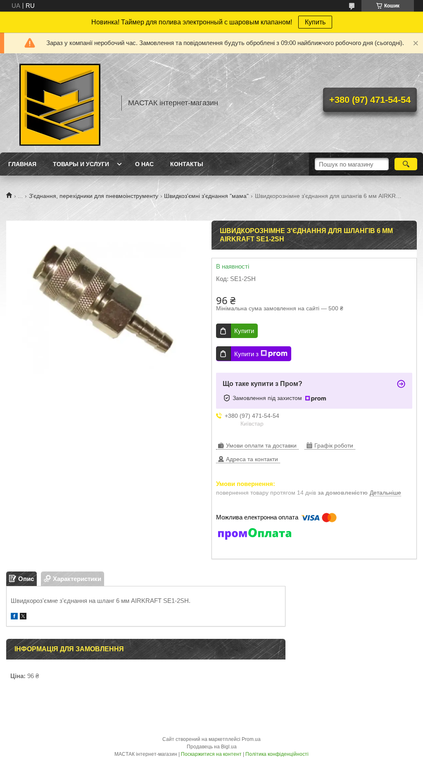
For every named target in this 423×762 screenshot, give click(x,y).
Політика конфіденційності (277, 754)
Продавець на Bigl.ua (212, 747)
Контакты (186, 164)
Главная (22, 164)
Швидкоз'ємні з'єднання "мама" (206, 196)
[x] (23, 617)
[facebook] (14, 617)
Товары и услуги (81, 164)
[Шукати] (405, 164)
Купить (315, 22)
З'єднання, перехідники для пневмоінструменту (93, 196)
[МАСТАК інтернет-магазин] (60, 103)
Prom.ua (251, 739)
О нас (144, 164)
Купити (244, 330)
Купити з (246, 353)
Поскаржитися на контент (211, 754)
